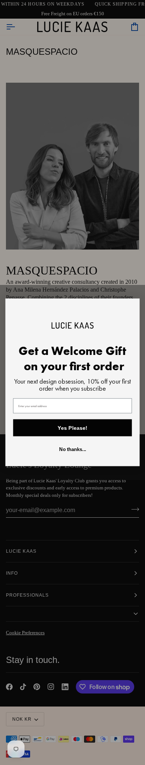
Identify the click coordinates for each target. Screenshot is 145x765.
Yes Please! (72, 428)
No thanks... (72, 450)
